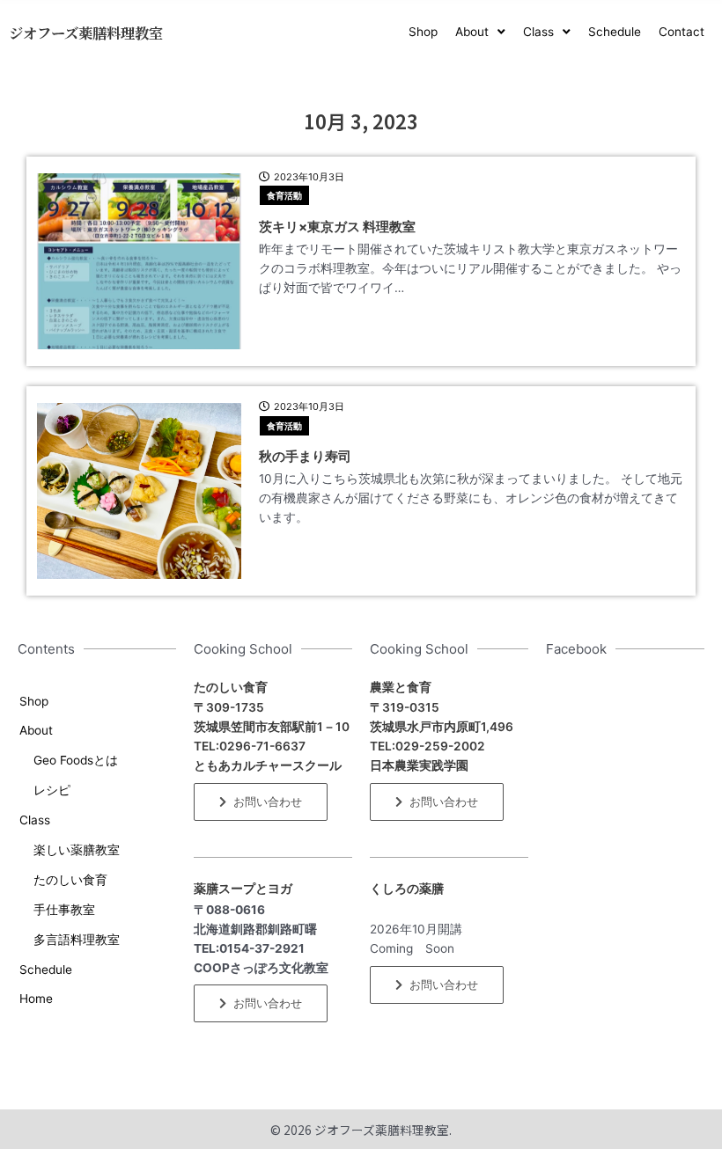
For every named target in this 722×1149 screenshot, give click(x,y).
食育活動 (284, 195)
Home (36, 999)
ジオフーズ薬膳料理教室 (86, 32)
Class (34, 820)
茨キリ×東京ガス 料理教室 (337, 226)
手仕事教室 (64, 910)
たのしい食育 (70, 880)
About (36, 730)
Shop (33, 701)
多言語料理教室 (76, 940)
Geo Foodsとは (75, 760)
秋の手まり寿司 (312, 456)
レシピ (51, 790)
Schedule (45, 969)
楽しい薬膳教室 (76, 850)
